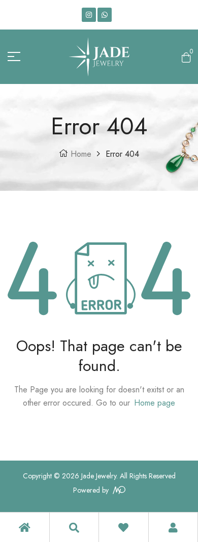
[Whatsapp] (104, 15)
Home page (154, 403)
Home (81, 154)
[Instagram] (89, 15)
